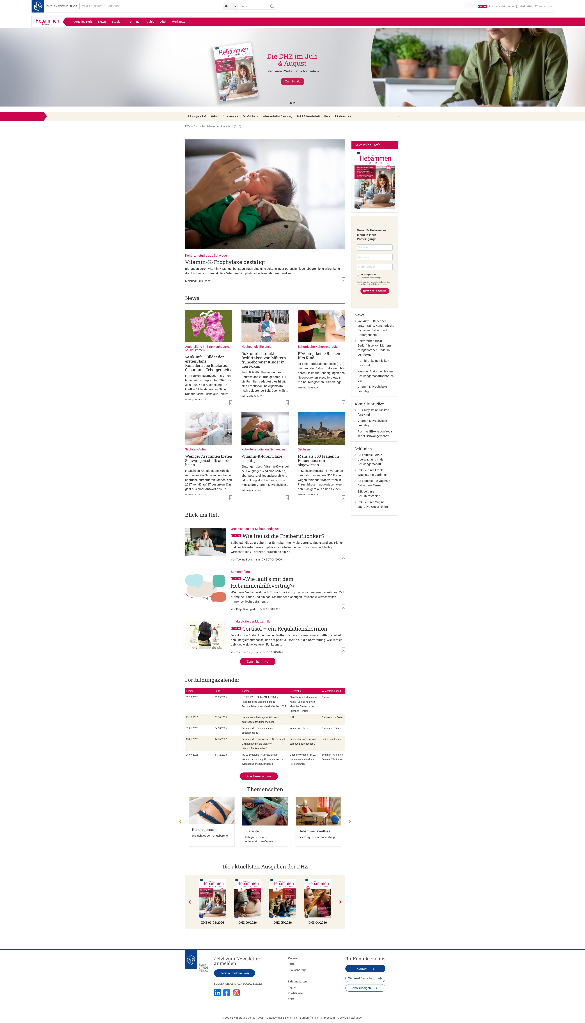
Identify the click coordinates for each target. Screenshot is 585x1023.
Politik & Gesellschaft (308, 116)
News (102, 21)
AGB (261, 1017)
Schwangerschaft (197, 116)
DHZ (49, 6)
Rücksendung (297, 970)
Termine (134, 21)
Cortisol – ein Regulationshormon (284, 628)
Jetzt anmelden (231, 973)
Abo (163, 21)
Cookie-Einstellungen (350, 1017)
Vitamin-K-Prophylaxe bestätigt (225, 261)
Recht (327, 116)
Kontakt (362, 968)
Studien (117, 21)
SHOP (73, 6)
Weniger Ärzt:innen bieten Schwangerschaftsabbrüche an (208, 460)
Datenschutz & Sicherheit (282, 1017)
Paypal (292, 987)
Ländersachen (343, 116)
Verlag (87, 6)
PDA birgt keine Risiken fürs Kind (319, 355)
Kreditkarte (295, 993)
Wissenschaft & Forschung (277, 116)
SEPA (291, 999)
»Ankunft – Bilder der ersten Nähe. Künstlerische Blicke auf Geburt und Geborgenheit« (208, 363)
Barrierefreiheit (309, 1017)
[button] (292, 67)
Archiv (150, 21)
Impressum (328, 1017)
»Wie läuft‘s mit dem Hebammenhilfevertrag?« (263, 582)
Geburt (215, 116)
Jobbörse (113, 6)
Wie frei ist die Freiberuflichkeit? (283, 535)
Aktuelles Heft (82, 21)
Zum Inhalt (254, 661)
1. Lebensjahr (230, 116)
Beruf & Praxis (250, 116)
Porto (291, 964)
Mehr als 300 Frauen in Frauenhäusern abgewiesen (318, 460)
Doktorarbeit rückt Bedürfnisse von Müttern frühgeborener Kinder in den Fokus (263, 360)
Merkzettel (179, 21)
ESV (187, 126)
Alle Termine (256, 776)
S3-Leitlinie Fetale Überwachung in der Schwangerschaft (371, 459)
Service (99, 6)
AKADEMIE (61, 6)
